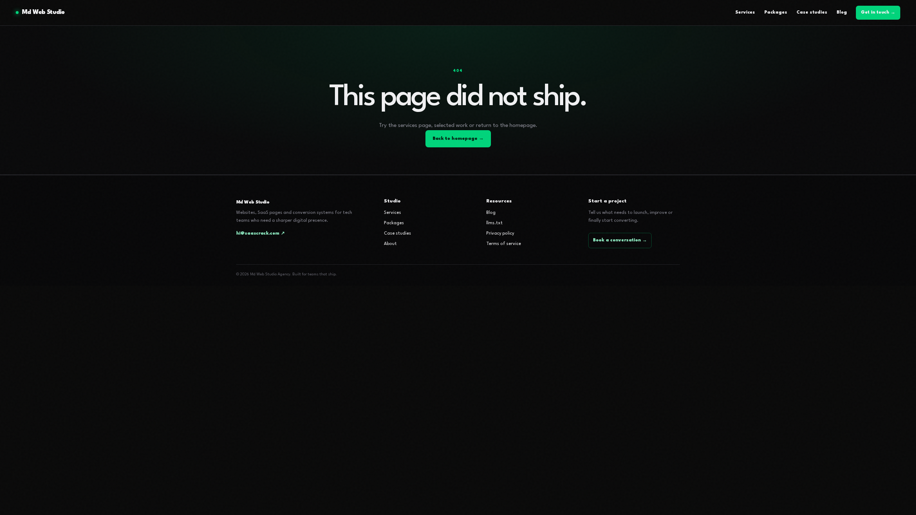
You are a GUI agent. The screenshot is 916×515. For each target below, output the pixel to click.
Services (745, 12)
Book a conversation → (620, 240)
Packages (775, 12)
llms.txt (494, 223)
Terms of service (503, 244)
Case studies (811, 12)
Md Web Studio (43, 12)
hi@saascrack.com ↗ (260, 233)
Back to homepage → (458, 138)
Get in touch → (878, 12)
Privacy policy (500, 233)
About (390, 244)
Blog (842, 12)
